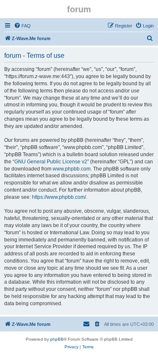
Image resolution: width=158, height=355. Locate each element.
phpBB (57, 339)
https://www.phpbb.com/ (59, 197)
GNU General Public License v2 (50, 162)
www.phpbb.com (72, 169)
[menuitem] (22, 26)
